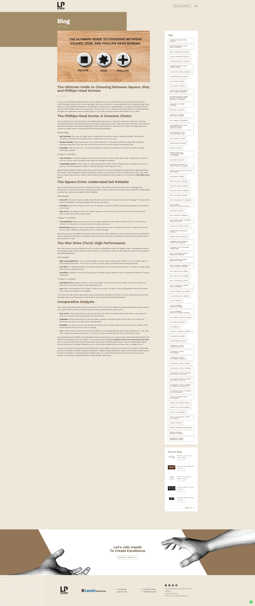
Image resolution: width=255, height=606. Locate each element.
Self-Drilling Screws (179, 276)
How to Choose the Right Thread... (184, 478)
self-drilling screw (179, 271)
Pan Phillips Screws (179, 181)
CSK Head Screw (177, 81)
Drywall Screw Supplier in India (177, 115)
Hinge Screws (176, 148)
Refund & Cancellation (179, 588)
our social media (99, 344)
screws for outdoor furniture (179, 248)
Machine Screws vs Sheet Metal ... (184, 457)
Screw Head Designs (179, 237)
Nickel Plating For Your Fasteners (181, 171)
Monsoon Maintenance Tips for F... (185, 467)
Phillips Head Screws (179, 190)
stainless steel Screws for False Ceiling (180, 379)
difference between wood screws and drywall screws (179, 98)
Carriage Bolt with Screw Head (178, 66)
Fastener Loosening (179, 120)
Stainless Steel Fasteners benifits (178, 358)
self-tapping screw (179, 281)
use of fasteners (177, 412)
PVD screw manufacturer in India (180, 205)
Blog (64, 26)
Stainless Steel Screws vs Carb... (185, 499)
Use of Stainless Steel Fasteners (180, 417)
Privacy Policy (168, 588)
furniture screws (178, 143)
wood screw (175, 423)
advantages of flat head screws (179, 46)
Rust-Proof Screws (179, 215)
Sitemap (176, 593)
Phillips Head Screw (179, 186)
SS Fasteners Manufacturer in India (180, 312)
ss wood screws (177, 336)
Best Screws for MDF (179, 52)
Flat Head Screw (177, 138)
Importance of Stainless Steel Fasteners (177, 154)
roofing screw (176, 210)
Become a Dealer (181, 6)
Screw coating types (179, 226)
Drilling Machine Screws (177, 104)
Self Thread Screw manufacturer (178, 260)
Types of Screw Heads (180, 403)
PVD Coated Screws (179, 195)
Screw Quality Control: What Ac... (185, 488)
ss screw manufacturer (181, 317)
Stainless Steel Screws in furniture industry (180, 385)
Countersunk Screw (179, 76)
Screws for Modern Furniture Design (179, 242)
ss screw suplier (177, 322)
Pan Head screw (177, 176)
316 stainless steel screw (178, 40)
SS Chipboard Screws (179, 296)
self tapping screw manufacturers (179, 254)
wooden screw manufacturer (176, 438)
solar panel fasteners (180, 291)
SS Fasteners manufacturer (176, 306)
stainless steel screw (180, 363)
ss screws (174, 327)
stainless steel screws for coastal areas (180, 373)
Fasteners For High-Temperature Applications (179, 126)
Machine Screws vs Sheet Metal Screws (179, 165)
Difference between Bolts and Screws (179, 91)
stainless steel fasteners (177, 352)
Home (59, 26)
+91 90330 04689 (149, 589)
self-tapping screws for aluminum (179, 286)
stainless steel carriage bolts (177, 346)
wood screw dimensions (181, 427)
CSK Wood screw (177, 86)
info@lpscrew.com (150, 592)
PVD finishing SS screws (180, 200)
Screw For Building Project (178, 231)
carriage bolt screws (180, 61)
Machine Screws (177, 160)
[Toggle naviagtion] (196, 6)
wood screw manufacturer (176, 432)
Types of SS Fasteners (180, 407)
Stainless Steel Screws (180, 368)
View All (189, 507)
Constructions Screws (180, 72)
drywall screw (177, 110)
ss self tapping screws (180, 331)
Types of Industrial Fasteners (179, 397)
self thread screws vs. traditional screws (180, 266)
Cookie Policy (169, 593)
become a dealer (126, 557)
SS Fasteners (176, 301)
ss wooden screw (178, 341)
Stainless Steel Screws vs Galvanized (180, 391)
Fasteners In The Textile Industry (177, 133)
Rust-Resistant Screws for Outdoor (180, 220)
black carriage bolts (179, 56)
